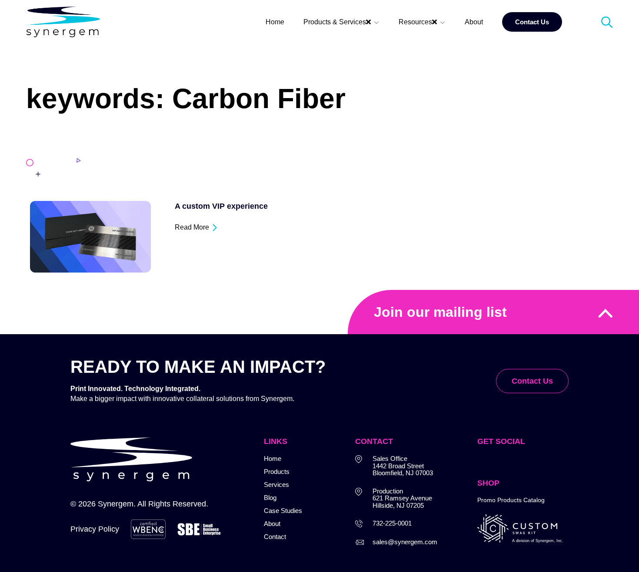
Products (277, 471)
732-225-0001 (392, 523)
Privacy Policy (94, 529)
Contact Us (532, 381)
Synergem (115, 504)
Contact (275, 536)
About (272, 523)
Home (272, 458)
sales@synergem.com (405, 542)
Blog (270, 497)
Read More (192, 227)
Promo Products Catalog (511, 499)
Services (276, 484)
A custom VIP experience (221, 206)
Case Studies (283, 510)
